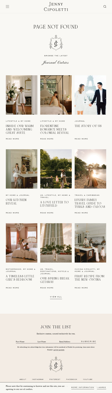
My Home (26, 121)
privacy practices (59, 350)
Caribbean (92, 195)
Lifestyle (11, 121)
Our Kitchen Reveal (16, 201)
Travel (44, 197)
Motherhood (13, 269)
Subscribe (88, 341)
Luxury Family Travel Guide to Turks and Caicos (90, 203)
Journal (80, 121)
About (23, 379)
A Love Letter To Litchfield (54, 204)
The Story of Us (88, 126)
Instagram (38, 379)
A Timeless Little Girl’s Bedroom (20, 278)
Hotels (62, 271)
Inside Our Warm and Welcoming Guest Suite (20, 129)
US (41, 195)
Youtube (87, 379)
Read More (12, 139)
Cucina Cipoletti (85, 269)
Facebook (71, 379)
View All (56, 297)
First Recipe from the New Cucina (90, 278)
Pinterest (55, 379)
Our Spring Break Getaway (55, 280)
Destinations (48, 271)
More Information (82, 387)
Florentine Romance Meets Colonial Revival (54, 129)
